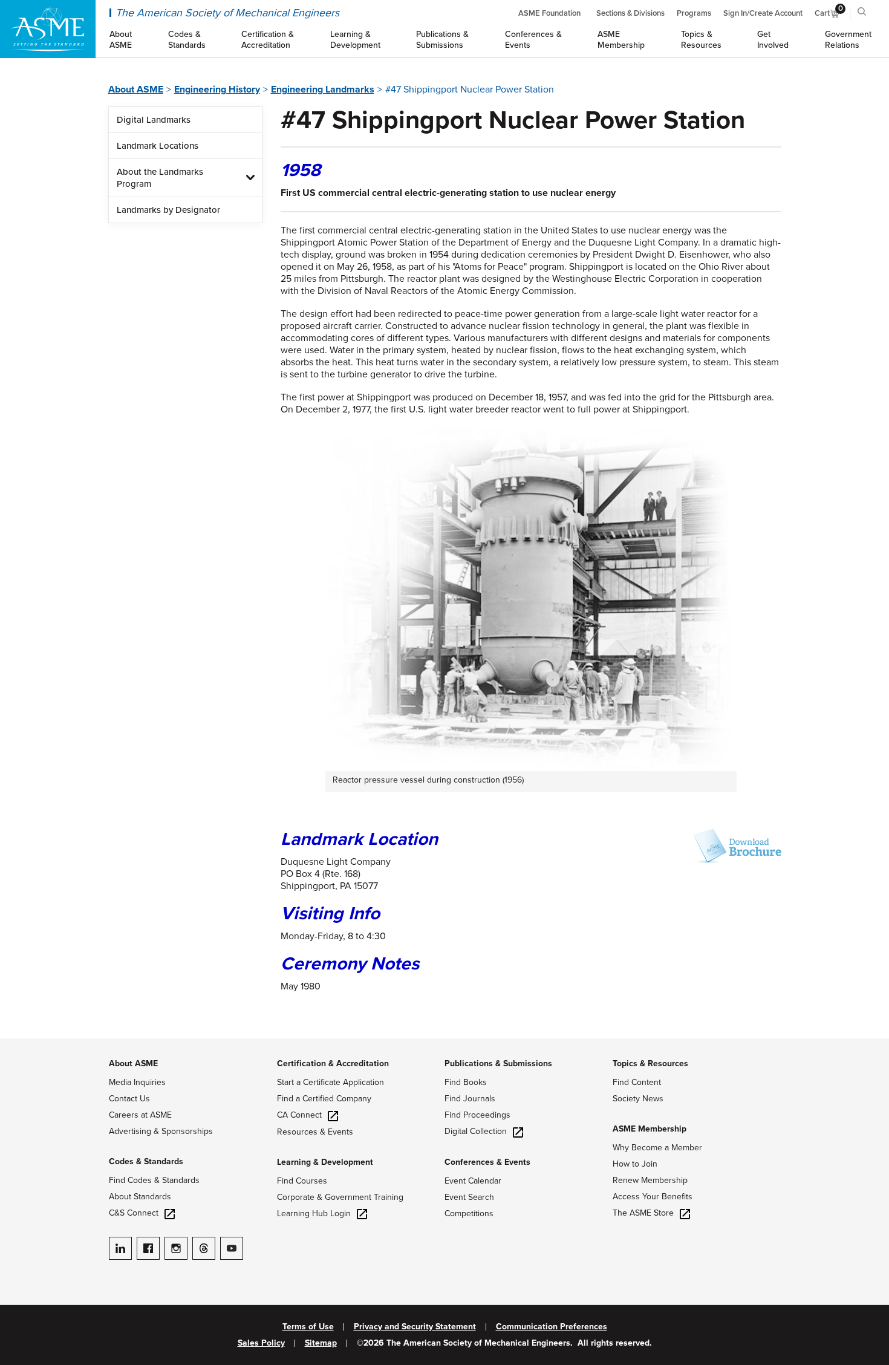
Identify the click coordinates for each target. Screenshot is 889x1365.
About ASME (135, 89)
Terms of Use (308, 1327)
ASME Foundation (549, 13)
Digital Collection (475, 1131)
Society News (638, 1098)
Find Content (637, 1082)
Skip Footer (24, 1044)
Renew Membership (650, 1180)
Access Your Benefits (652, 1196)
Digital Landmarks (153, 119)
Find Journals (469, 1098)
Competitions (468, 1213)
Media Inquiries (137, 1082)
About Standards (140, 1196)
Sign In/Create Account (763, 13)
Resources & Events (315, 1132)
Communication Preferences (551, 1327)
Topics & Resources (650, 1063)
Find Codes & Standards (154, 1180)
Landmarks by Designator (168, 209)
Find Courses (302, 1181)
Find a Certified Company (324, 1098)
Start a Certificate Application (330, 1082)
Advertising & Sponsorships (161, 1131)
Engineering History (217, 89)
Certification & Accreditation (333, 1063)
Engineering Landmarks (322, 89)
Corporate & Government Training (340, 1197)
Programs (694, 13)
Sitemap (321, 1343)
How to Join (635, 1164)
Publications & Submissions (498, 1063)
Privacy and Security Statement (415, 1327)
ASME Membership (649, 1129)
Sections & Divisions (630, 13)
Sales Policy (261, 1343)
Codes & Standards (146, 1161)
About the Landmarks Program (160, 177)
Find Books (465, 1082)
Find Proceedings (477, 1115)
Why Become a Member (657, 1147)
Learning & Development (325, 1162)
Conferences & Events (487, 1162)
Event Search (469, 1197)
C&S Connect (133, 1213)
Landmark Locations (157, 145)
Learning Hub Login (314, 1213)
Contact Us (129, 1098)
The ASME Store (643, 1213)
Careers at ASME (140, 1115)
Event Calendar (472, 1181)
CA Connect (299, 1115)
